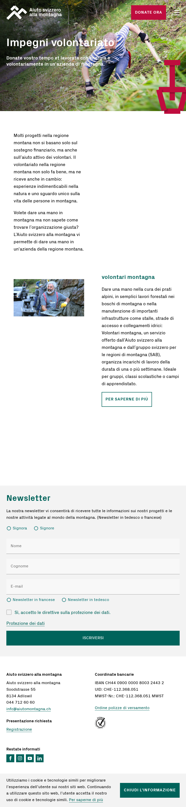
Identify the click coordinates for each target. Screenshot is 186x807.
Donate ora (148, 12)
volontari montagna (128, 277)
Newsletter (28, 498)
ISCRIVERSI (93, 638)
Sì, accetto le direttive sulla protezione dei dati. (62, 612)
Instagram (20, 758)
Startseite (34, 12)
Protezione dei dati (25, 623)
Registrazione (19, 730)
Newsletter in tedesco (88, 600)
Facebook (10, 758)
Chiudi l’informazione (150, 790)
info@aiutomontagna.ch (28, 709)
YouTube (30, 758)
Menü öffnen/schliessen (177, 12)
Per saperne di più (126, 399)
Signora (20, 528)
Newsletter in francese (34, 600)
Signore (47, 528)
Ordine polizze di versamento (122, 708)
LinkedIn (40, 758)
